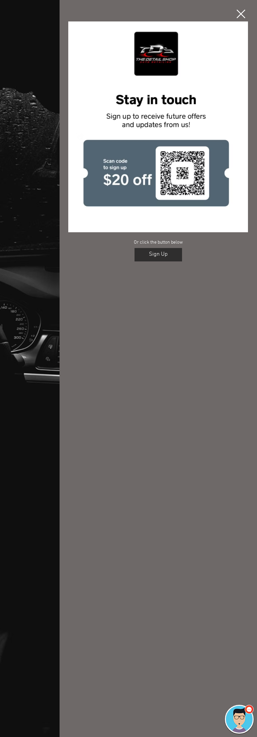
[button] (241, 14)
